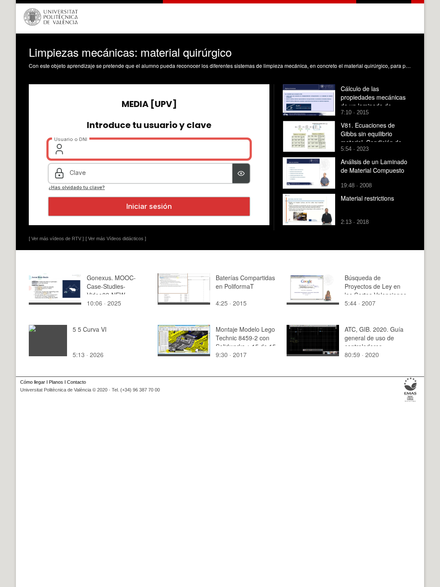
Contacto (76, 382)
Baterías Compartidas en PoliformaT (245, 281)
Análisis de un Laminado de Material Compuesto (374, 165)
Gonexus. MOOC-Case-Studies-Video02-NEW (111, 286)
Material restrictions (367, 198)
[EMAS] (410, 402)
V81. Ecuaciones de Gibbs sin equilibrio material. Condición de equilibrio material (371, 138)
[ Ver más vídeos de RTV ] (56, 238)
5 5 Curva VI (90, 329)
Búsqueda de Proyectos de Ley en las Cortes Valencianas (375, 286)
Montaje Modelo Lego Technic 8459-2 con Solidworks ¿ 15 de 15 (246, 338)
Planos (56, 382)
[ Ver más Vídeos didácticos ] (116, 238)
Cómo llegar (32, 382)
